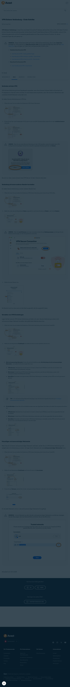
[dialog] (35, 343)
